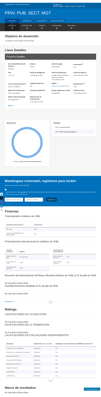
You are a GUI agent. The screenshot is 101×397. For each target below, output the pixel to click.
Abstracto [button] (12, 25)
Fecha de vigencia (79, 72)
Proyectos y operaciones (22, 4)
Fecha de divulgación (37, 72)
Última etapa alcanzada (16, 97)
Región (54, 83)
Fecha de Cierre (78, 90)
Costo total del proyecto (17, 83)
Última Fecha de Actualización (35, 98)
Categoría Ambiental (37, 90)
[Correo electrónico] (1, 194)
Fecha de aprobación (59, 72)
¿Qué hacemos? (9, 4)
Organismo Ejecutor (37, 83)
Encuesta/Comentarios (92, 389)
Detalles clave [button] (27, 25)
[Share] (1, 202)
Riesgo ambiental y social (61, 90)
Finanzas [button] (42, 25)
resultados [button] (71, 25)
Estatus (32, 64)
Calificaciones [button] (57, 25)
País (9, 72)
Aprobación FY (79, 83)
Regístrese (51, 200)
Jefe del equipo (57, 64)
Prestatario (78, 64)
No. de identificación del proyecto (16, 65)
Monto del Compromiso (16, 90)
